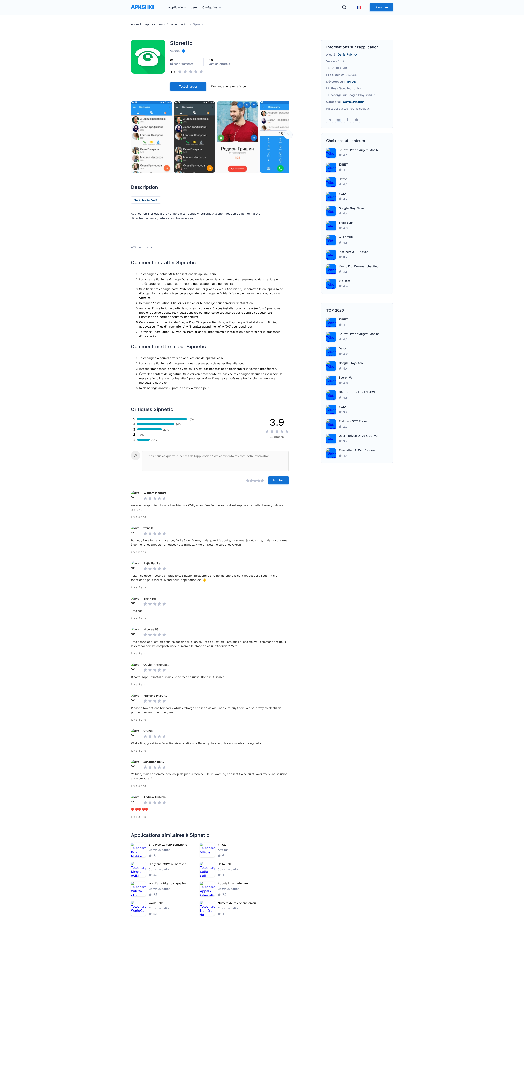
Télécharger (188, 86)
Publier (278, 480)
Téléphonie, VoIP (145, 200)
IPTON (351, 81)
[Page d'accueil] (142, 11)
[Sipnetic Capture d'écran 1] (151, 137)
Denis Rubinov (348, 54)
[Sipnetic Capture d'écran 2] (194, 137)
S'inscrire (381, 7)
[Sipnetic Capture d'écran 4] (280, 137)
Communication (353, 101)
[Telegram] (329, 120)
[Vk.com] (338, 120)
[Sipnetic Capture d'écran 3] (237, 137)
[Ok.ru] (347, 120)
